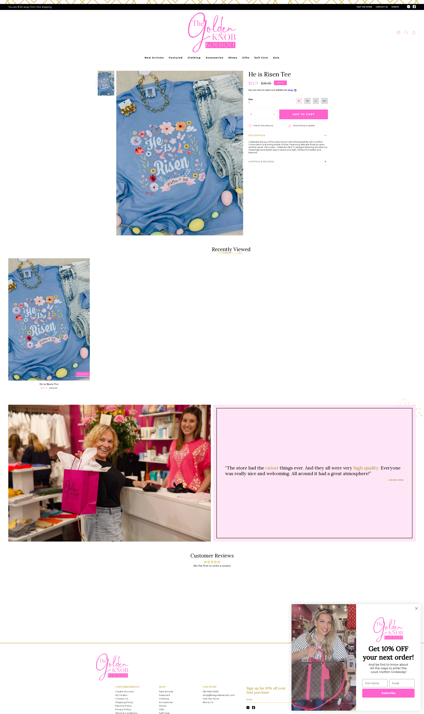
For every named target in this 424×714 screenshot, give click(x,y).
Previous (116, 153)
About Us (208, 702)
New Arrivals (166, 691)
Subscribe (388, 693)
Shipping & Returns (261, 161)
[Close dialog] (416, 608)
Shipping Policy (124, 702)
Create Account (124, 691)
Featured (164, 695)
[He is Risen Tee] (49, 319)
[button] (406, 32)
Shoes (162, 705)
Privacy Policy (123, 709)
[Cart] (414, 32)
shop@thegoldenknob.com (219, 695)
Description (256, 135)
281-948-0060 (211, 691)
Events (395, 7)
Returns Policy (123, 705)
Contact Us (382, 7)
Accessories (166, 702)
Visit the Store (364, 7)
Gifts (161, 709)
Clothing (164, 698)
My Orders (121, 695)
